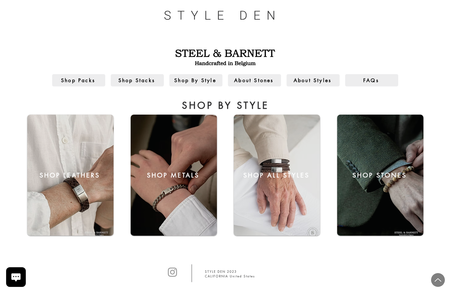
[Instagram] (172, 272)
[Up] (438, 280)
